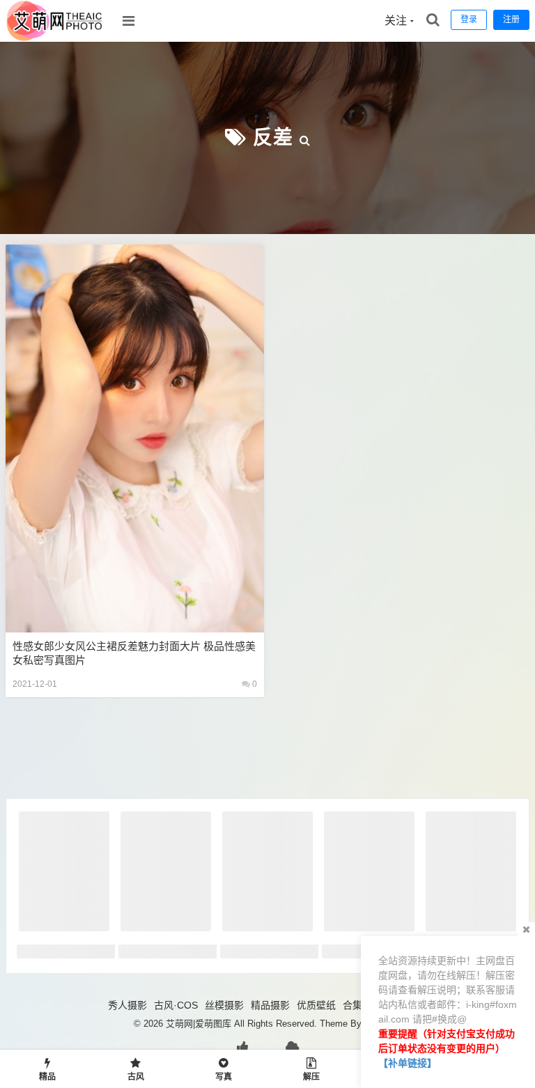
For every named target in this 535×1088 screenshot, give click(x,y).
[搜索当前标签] (305, 137)
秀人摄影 (127, 1005)
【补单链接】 (407, 1062)
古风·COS (176, 1005)
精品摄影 (270, 1005)
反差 (273, 137)
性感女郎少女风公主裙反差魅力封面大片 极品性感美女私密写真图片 (134, 653)
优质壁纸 (316, 1005)
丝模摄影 (224, 1005)
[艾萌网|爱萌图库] (55, 38)
